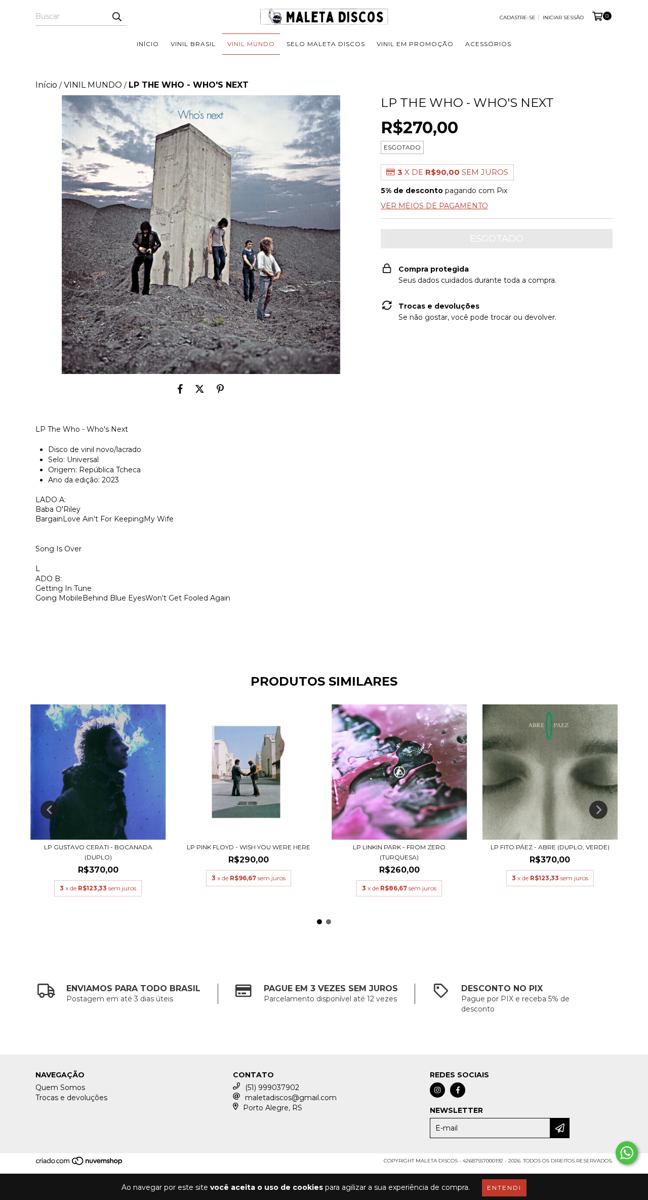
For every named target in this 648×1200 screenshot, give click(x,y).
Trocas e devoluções (71, 1097)
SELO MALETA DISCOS (326, 44)
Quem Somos (60, 1087)
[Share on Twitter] (200, 389)
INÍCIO (148, 44)
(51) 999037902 (272, 1087)
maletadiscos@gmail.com (291, 1097)
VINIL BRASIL (193, 44)
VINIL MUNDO (251, 44)
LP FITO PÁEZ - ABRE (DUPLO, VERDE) (550, 847)
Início (46, 85)
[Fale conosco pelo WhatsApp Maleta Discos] (627, 1153)
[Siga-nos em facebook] (457, 1090)
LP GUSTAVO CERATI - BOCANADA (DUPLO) (98, 852)
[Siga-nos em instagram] (437, 1090)
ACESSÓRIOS (488, 44)
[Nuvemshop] (79, 1164)
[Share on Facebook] (180, 389)
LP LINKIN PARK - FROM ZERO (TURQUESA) (399, 852)
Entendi (504, 1187)
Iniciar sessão (563, 17)
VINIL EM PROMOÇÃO (415, 44)
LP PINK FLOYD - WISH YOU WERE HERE (248, 847)
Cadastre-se (518, 17)
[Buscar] (116, 17)
